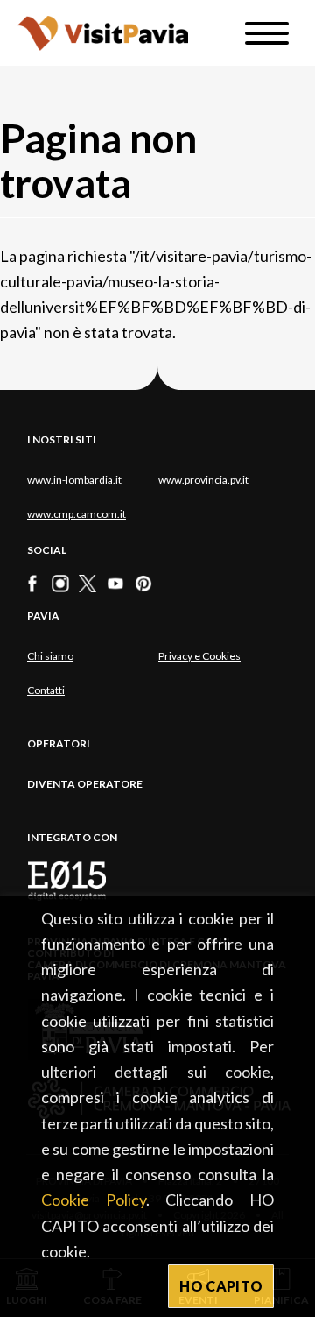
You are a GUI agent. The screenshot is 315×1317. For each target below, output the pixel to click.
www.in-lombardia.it (74, 479)
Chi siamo (50, 655)
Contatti (46, 690)
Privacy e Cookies (199, 655)
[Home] (103, 32)
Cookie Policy (93, 1199)
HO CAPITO (220, 1286)
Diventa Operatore (85, 783)
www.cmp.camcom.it (76, 513)
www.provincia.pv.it (203, 479)
